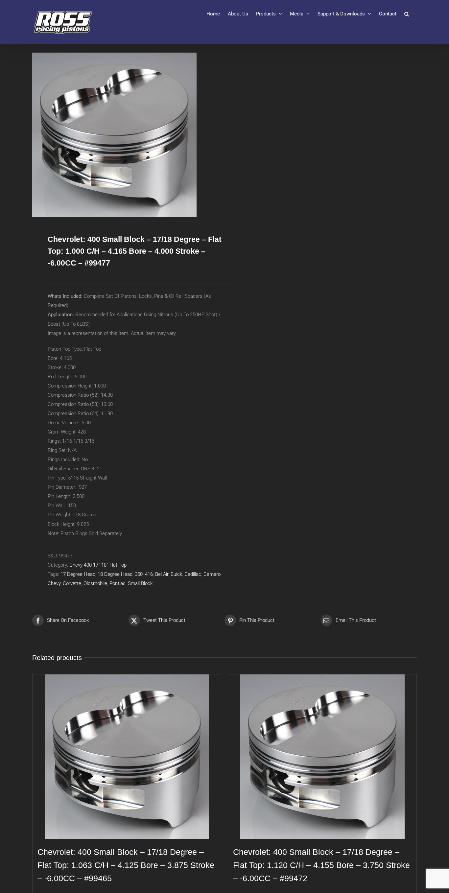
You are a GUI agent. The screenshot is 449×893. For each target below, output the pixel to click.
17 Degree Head (77, 574)
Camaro (212, 574)
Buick (176, 574)
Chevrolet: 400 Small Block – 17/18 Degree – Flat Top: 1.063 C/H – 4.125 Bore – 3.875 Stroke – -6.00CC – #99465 (125, 865)
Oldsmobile (95, 583)
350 (139, 574)
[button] (406, 14)
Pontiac (117, 583)
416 (149, 574)
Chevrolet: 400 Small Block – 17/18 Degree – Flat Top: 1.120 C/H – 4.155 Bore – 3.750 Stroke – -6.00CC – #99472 (321, 865)
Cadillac (192, 574)
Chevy (54, 583)
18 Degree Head (115, 574)
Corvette (72, 583)
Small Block (140, 583)
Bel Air (161, 574)
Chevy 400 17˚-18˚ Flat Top (98, 565)
